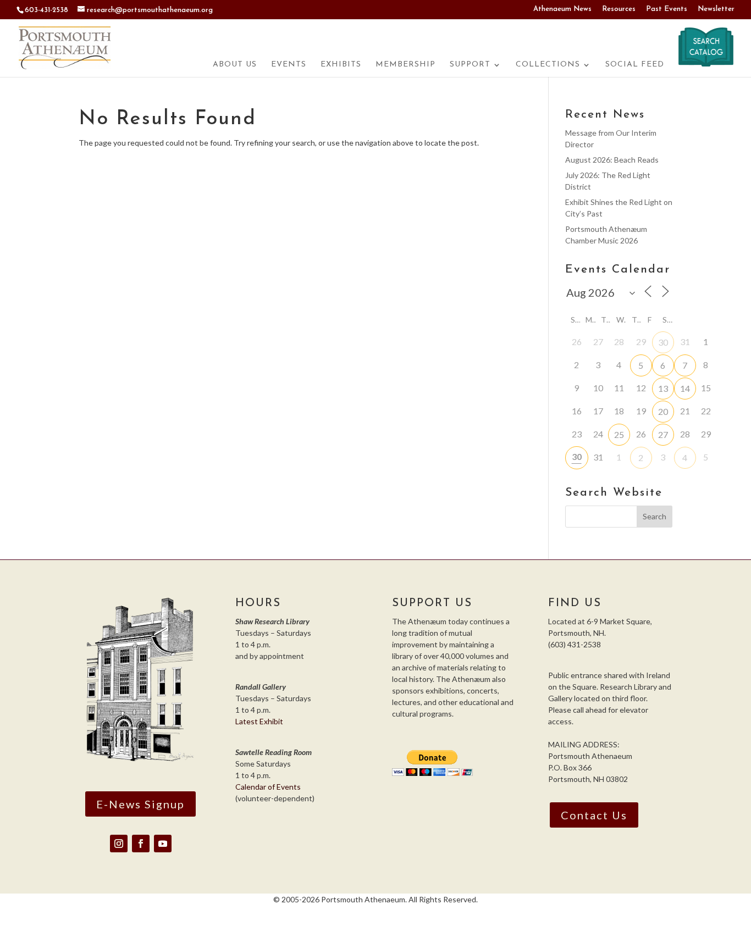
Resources (619, 9)
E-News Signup (140, 804)
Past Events (666, 9)
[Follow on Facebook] (141, 843)
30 (663, 342)
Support (470, 65)
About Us (235, 65)
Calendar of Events (268, 786)
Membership (405, 65)
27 (663, 434)
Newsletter (716, 9)
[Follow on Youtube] (163, 843)
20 (663, 411)
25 (619, 434)
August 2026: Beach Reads (612, 159)
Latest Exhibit (259, 721)
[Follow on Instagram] (119, 843)
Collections (548, 65)
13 (663, 388)
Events (288, 65)
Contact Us (594, 815)
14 (685, 388)
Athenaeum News (562, 9)
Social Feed (634, 65)
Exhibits (341, 65)
